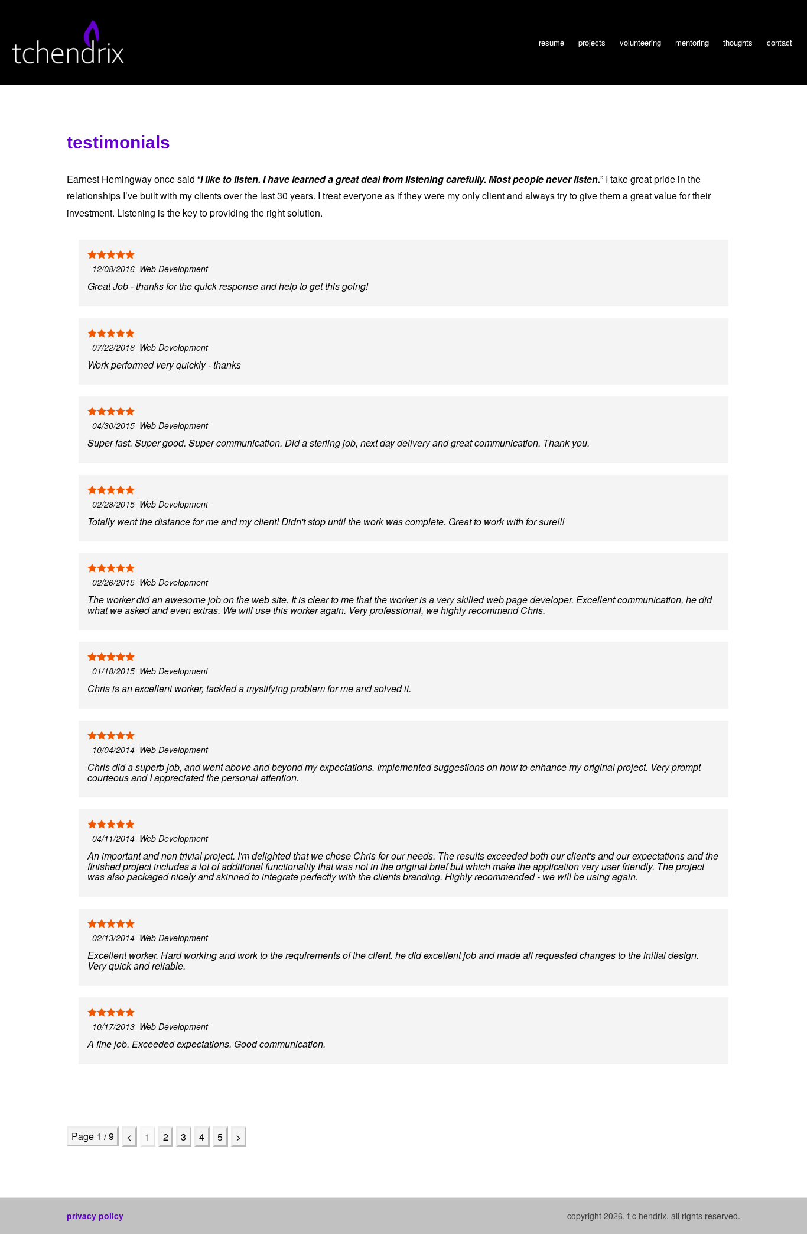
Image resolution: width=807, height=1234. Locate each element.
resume (551, 42)
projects (592, 42)
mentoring (692, 42)
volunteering (640, 42)
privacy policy (95, 1216)
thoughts (738, 42)
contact (779, 42)
